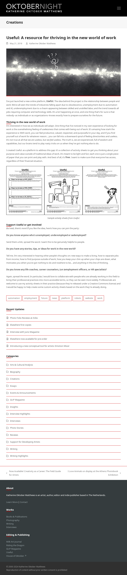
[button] (119, 8)
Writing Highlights (19, 455)
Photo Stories (16, 427)
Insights (14, 406)
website (89, 298)
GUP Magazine (17, 399)
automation (14, 298)
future (44, 298)
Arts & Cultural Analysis (21, 364)
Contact (24, 502)
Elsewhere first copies (20, 324)
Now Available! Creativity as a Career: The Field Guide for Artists (33, 473)
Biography (15, 371)
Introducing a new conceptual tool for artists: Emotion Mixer (39, 345)
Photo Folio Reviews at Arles (24, 317)
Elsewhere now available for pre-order (28, 338)
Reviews (14, 434)
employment (30, 298)
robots (77, 298)
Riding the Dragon (15, 545)
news (54, 298)
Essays (13, 385)
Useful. (9, 552)
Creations (15, 378)
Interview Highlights (20, 413)
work (99, 298)
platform (65, 298)
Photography (13, 520)
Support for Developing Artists (25, 441)
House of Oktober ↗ (16, 555)
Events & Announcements (23, 392)
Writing (13, 448)
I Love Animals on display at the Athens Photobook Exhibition (92, 473)
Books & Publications (16, 516)
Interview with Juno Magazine (24, 331)
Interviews (15, 420)
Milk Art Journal (13, 541)
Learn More (12, 502)
